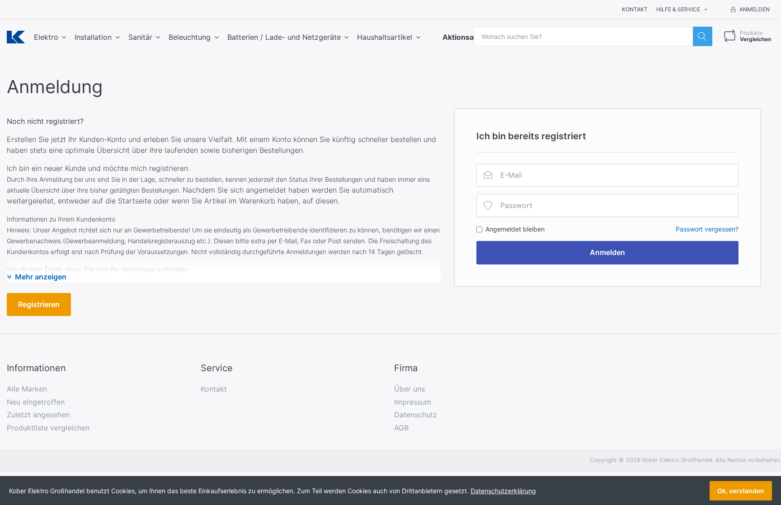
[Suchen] (702, 36)
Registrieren (39, 304)
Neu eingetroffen (36, 401)
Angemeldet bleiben (515, 229)
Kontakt (635, 9)
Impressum (412, 401)
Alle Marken (27, 388)
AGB (401, 427)
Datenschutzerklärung (503, 491)
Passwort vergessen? (707, 229)
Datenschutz (415, 414)
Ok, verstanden (740, 491)
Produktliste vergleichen (48, 427)
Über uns (409, 388)
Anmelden (607, 252)
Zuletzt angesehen (38, 414)
